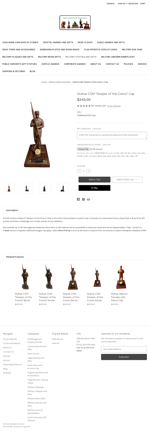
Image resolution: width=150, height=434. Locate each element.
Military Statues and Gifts (81, 57)
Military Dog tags (132, 49)
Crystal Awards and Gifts (58, 42)
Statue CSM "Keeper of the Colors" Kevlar (47, 297)
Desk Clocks (85, 42)
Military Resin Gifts (49, 57)
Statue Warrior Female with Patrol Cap (119, 297)
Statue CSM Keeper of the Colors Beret (71, 297)
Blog (32, 71)
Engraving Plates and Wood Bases (60, 49)
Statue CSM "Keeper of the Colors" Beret (23, 297)
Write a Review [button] (114, 106)
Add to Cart (25, 279)
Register (133, 3)
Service (142, 64)
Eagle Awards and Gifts (111, 42)
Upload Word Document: (94, 144)
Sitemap (7, 373)
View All (55, 343)
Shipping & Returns (13, 71)
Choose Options (73, 279)
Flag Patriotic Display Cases (100, 49)
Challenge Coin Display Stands (20, 42)
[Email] (83, 199)
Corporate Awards (75, 64)
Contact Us (112, 64)
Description (12, 210)
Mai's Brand (57, 339)
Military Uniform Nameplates (118, 57)
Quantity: (81, 166)
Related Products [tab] (15, 257)
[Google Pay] (94, 188)
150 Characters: (89, 128)
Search (111, 3)
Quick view (25, 274)
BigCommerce (18, 424)
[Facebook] (78, 199)
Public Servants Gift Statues (19, 64)
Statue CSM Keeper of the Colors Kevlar (95, 297)
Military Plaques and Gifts (17, 57)
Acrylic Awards (50, 64)
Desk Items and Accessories (18, 49)
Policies (128, 64)
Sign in (121, 3)
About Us (95, 64)
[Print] (88, 199)
